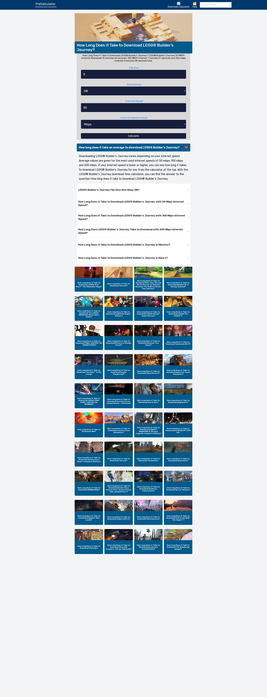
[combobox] (216, 5)
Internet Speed (134, 101)
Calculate (133, 135)
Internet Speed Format (134, 117)
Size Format (134, 84)
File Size (134, 67)
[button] (133, 190)
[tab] (133, 190)
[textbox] (216, 5)
